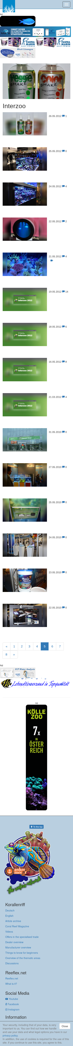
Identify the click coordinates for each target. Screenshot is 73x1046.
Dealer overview (14, 942)
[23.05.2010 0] (36, 590)
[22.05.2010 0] (36, 626)
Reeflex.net (11, 978)
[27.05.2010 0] (36, 485)
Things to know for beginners (21, 952)
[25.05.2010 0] (36, 520)
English (9, 915)
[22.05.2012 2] (36, 239)
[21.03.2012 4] (36, 415)
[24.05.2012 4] (36, 204)
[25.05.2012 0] (36, 169)
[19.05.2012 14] (36, 310)
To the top (38, 826)
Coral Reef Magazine (17, 926)
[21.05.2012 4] (36, 275)
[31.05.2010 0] (36, 450)
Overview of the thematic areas (22, 958)
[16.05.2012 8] (36, 380)
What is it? (11, 983)
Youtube (13, 999)
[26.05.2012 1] (36, 134)
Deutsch (10, 910)
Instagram (13, 1009)
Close (65, 1026)
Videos (9, 931)
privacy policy (10, 1035)
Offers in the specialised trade (22, 937)
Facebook (13, 1004)
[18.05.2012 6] (36, 345)
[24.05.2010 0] (36, 555)
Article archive (13, 921)
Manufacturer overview (18, 947)
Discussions (12, 963)
